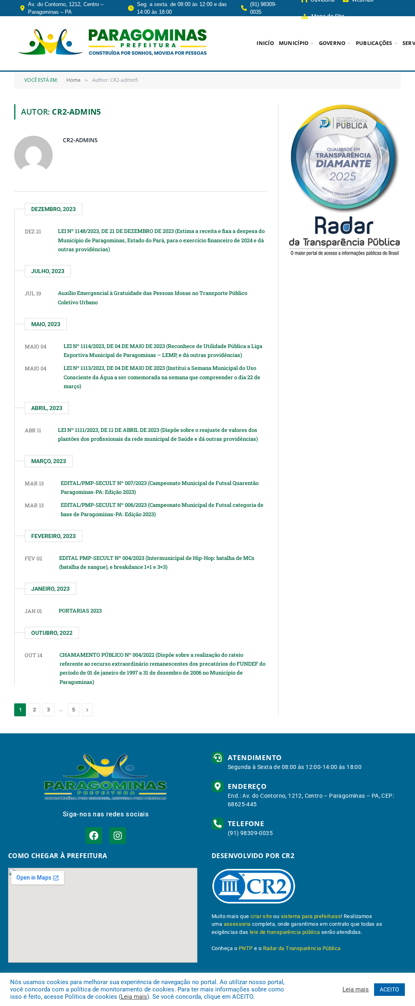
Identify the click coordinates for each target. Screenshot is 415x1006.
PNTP (246, 948)
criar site (261, 916)
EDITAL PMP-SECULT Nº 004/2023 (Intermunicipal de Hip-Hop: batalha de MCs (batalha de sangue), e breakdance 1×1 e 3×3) (157, 562)
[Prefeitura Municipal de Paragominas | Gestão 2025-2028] (112, 43)
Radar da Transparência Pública (302, 948)
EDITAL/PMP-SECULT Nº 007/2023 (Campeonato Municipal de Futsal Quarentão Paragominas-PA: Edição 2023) (160, 487)
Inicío (265, 43)
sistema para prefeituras (311, 916)
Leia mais (134, 996)
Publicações (374, 43)
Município (293, 43)
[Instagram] (117, 835)
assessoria (237, 924)
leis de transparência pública (285, 932)
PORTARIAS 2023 (80, 610)
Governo (332, 43)
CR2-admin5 (80, 140)
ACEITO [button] (389, 989)
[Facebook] (94, 835)
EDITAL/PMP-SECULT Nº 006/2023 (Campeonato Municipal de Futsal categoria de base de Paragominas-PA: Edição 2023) (162, 509)
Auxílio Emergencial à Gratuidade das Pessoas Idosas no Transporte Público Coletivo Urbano (152, 297)
